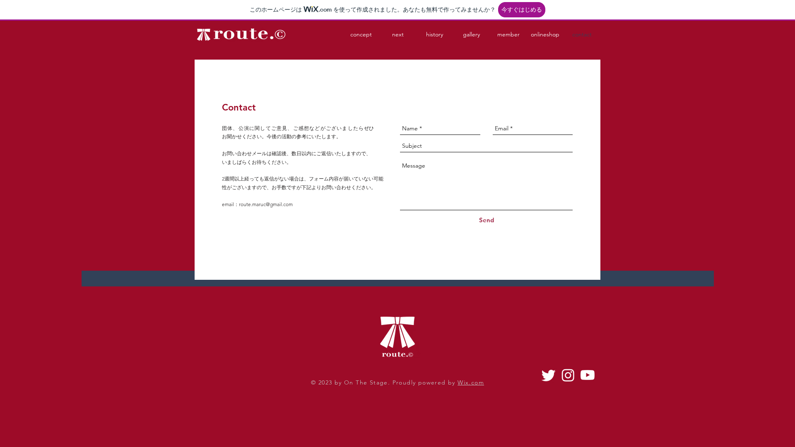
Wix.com (471, 382)
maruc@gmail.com (272, 204)
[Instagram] (568, 375)
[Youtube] (587, 375)
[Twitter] (548, 375)
